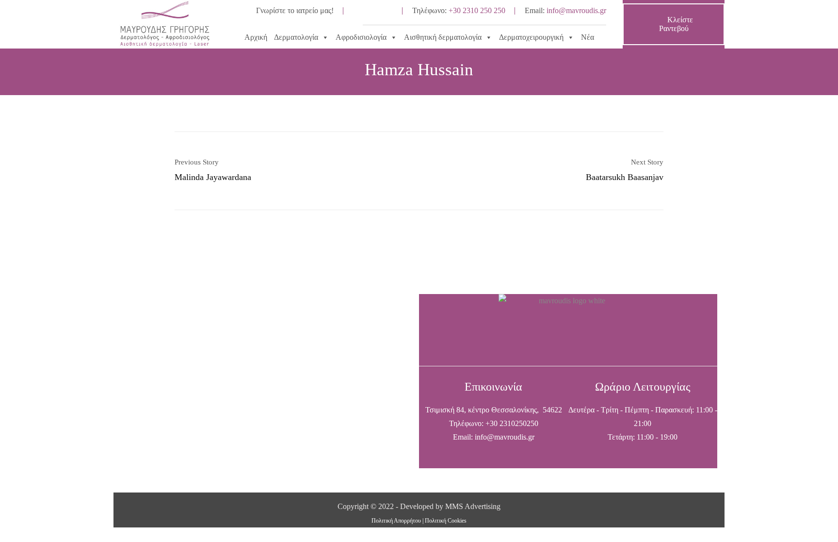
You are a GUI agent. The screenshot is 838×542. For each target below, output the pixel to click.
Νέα (587, 37)
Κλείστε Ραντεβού (676, 24)
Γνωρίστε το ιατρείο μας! (295, 10)
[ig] (384, 10)
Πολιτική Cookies (446, 520)
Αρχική (255, 37)
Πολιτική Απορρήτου (396, 520)
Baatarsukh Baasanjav (624, 177)
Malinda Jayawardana (213, 177)
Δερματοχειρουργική (531, 37)
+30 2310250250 (511, 423)
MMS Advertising (472, 506)
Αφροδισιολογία (361, 37)
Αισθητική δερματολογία (443, 37)
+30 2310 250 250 (477, 10)
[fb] (362, 10)
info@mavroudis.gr (576, 10)
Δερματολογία (296, 37)
